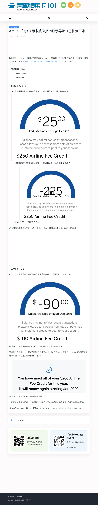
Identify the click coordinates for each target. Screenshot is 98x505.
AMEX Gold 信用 (52, 61)
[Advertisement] (49, 49)
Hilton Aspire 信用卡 (34, 61)
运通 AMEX (20, 420)
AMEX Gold (17, 78)
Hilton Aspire (18, 74)
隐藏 (23, 69)
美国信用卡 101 (29, 500)
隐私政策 (20, 496)
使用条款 (11, 496)
